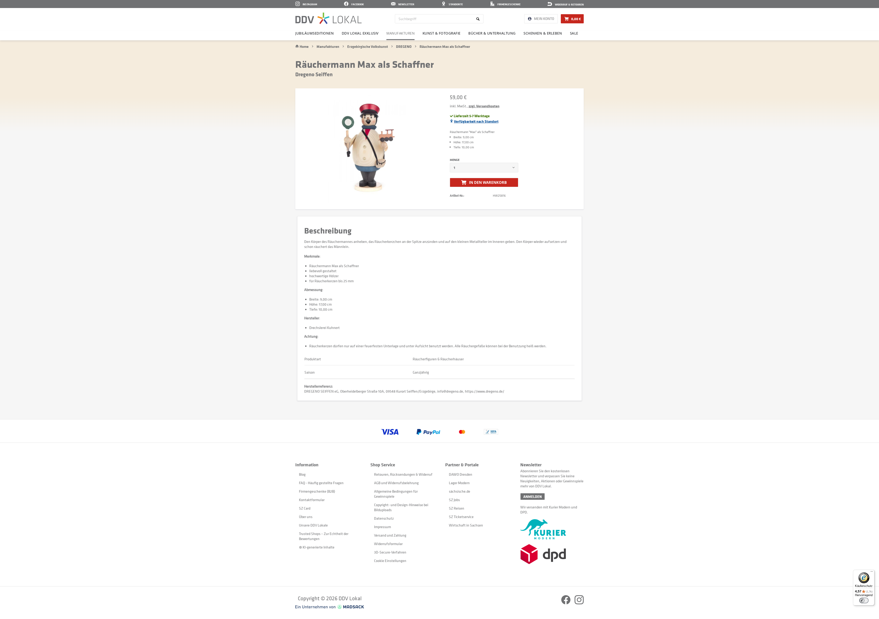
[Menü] (871, 572)
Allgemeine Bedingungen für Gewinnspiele (396, 494)
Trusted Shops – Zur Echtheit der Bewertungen (323, 536)
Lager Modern (459, 482)
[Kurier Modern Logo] (552, 529)
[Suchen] (478, 18)
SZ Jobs (454, 499)
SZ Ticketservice (461, 516)
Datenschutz (384, 518)
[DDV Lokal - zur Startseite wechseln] (328, 18)
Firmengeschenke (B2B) (317, 491)
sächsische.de (459, 491)
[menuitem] (439, 18)
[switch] (863, 600)
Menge (454, 160)
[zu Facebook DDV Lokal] (566, 602)
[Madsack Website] (329, 606)
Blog (302, 474)
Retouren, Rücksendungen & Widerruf (403, 474)
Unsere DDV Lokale (313, 525)
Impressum (382, 526)
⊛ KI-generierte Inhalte (316, 547)
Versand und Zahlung (390, 535)
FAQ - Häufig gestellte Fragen (321, 482)
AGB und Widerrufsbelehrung (396, 482)
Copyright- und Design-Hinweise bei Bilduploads (401, 507)
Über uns (305, 516)
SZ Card (304, 508)
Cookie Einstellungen (390, 560)
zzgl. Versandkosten (484, 106)
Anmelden (532, 496)
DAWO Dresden (460, 474)
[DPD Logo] (552, 554)
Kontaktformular (312, 499)
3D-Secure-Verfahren (390, 552)
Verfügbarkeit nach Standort (476, 121)
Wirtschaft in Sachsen (466, 525)
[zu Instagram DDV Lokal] (579, 602)
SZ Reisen (456, 508)
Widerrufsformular (388, 543)
